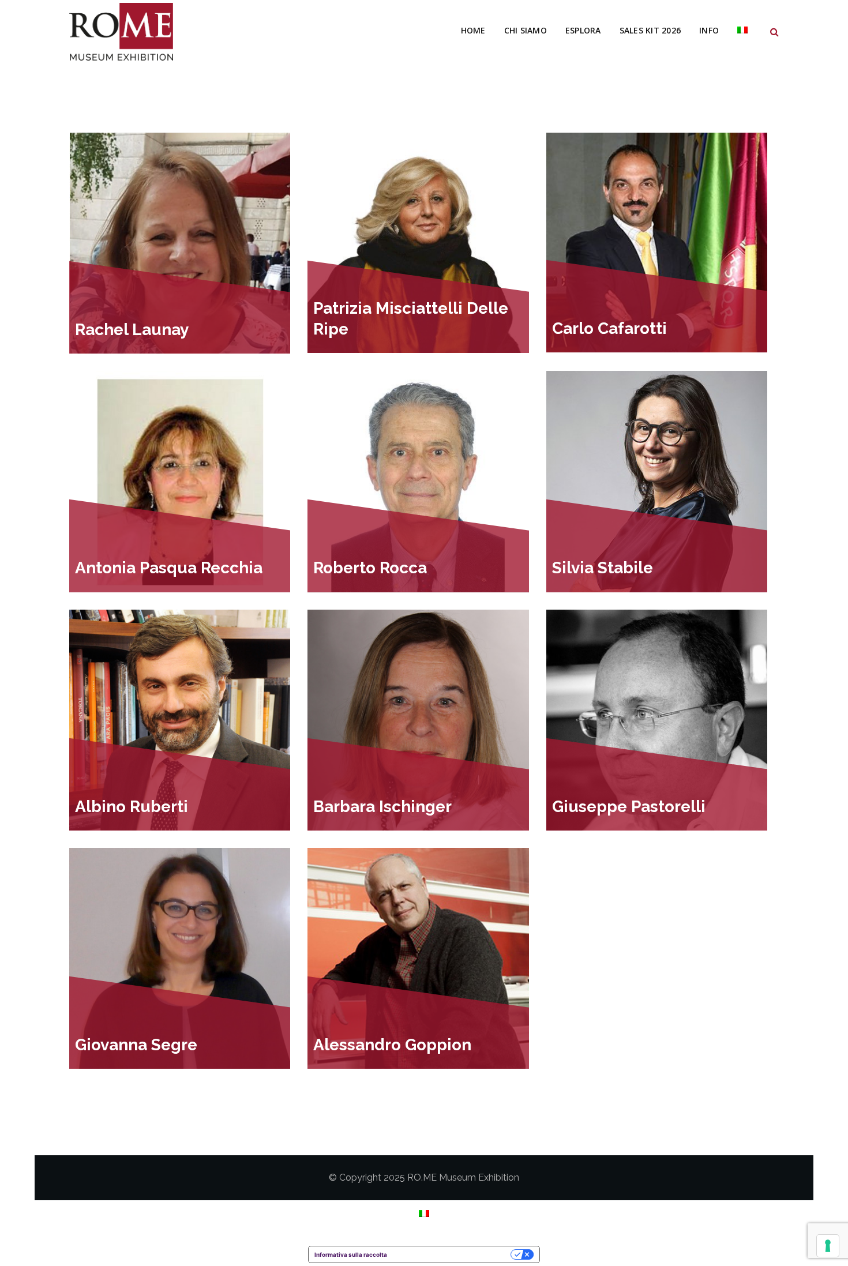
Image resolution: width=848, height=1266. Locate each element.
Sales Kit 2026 (650, 30)
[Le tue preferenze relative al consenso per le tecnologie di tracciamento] (828, 1246)
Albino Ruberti (131, 806)
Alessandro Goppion (392, 1044)
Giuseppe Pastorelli (629, 806)
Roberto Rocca (370, 567)
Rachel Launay (132, 329)
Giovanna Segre (136, 1044)
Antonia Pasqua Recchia (168, 567)
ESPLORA (583, 30)
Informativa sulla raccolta (350, 1254)
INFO (709, 30)
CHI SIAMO (525, 30)
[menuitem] (742, 30)
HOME (473, 30)
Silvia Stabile (602, 567)
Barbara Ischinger (382, 806)
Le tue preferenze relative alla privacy (452, 1254)
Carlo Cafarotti (609, 328)
